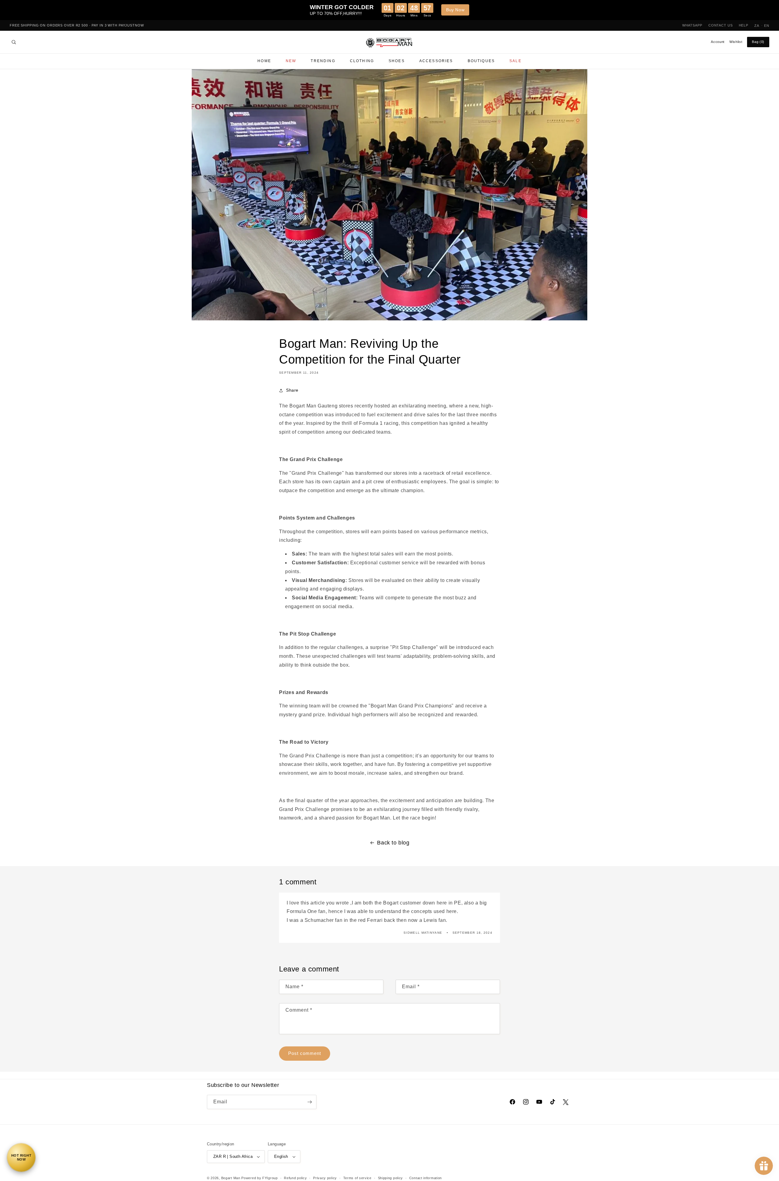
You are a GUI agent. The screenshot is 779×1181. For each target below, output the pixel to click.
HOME (264, 61)
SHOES (397, 61)
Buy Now (455, 9)
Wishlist (735, 42)
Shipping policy (390, 1178)
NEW (291, 61)
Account (718, 42)
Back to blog (393, 843)
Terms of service (357, 1178)
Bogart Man (230, 1178)
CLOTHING (362, 61)
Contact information (425, 1178)
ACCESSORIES (436, 61)
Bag (758, 42)
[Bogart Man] (389, 42)
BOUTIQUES (481, 61)
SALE (515, 61)
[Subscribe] (309, 1102)
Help (744, 25)
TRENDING (323, 61)
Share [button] (292, 390)
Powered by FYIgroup (259, 1178)
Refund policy (295, 1178)
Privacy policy (325, 1178)
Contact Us (720, 25)
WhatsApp (692, 25)
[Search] (14, 42)
